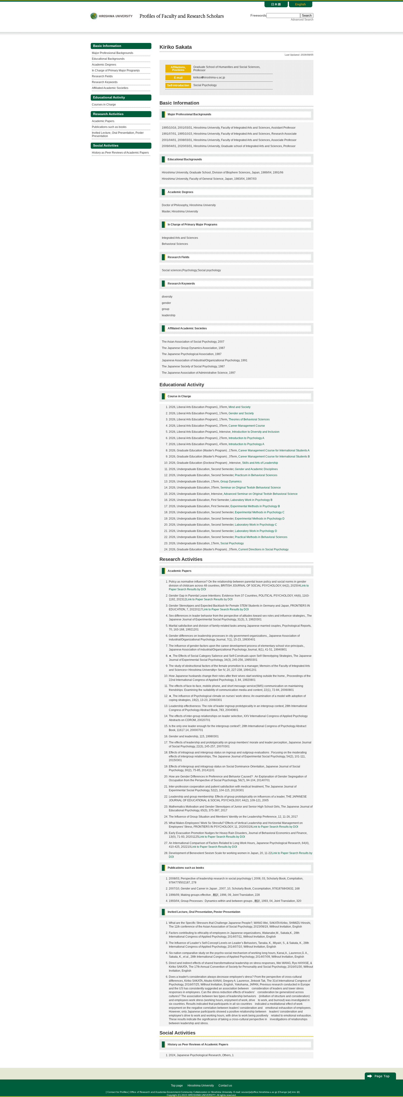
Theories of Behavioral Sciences (249, 419)
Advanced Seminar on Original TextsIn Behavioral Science (261, 494)
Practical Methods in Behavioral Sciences (261, 537)
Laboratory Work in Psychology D (256, 531)
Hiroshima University (201, 1085)
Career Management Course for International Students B (274, 456)
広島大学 (112, 16)
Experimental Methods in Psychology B (255, 506)
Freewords (258, 15)
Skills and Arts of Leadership (260, 462)
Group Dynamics (231, 481)
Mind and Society (239, 407)
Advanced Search (302, 19)
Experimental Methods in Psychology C (260, 512)
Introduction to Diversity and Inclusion (255, 431)
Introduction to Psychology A (246, 438)
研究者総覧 (181, 16)
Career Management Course (247, 425)
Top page (177, 1085)
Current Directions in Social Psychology (263, 549)
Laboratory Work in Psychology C (256, 524)
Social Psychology (232, 543)
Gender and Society (241, 413)
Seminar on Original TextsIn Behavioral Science (250, 487)
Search (307, 15)
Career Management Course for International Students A (273, 450)
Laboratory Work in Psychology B (251, 500)
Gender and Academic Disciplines (256, 469)
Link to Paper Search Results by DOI (209, 599)
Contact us (225, 1085)
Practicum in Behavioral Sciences (256, 475)
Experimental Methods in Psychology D (260, 518)
